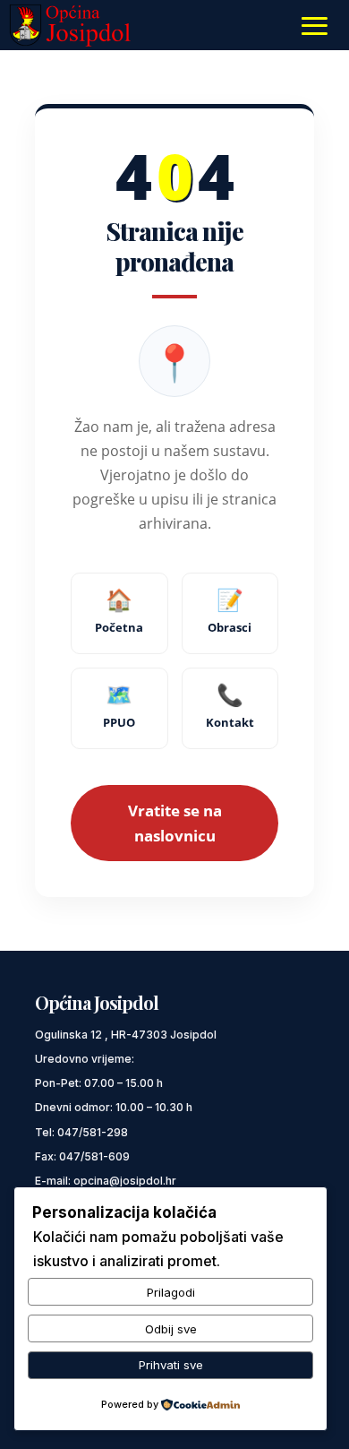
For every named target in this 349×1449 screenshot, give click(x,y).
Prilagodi (171, 1292)
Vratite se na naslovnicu (175, 822)
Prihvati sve (171, 1365)
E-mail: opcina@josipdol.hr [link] (105, 1180)
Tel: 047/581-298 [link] (81, 1132)
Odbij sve (171, 1329)
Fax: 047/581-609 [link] (82, 1156)
